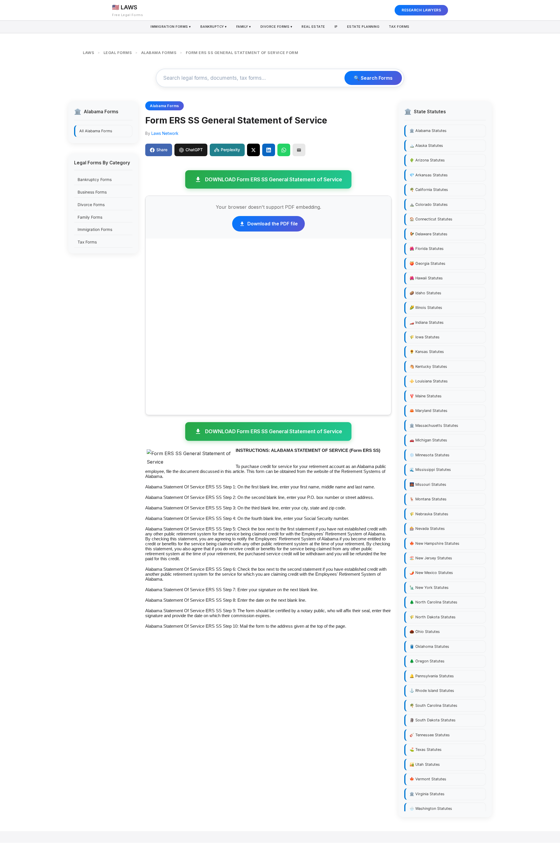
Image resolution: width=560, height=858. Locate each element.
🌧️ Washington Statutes (431, 808)
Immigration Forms (95, 229)
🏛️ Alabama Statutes (428, 130)
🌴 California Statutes (429, 189)
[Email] (299, 150)
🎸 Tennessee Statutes (430, 735)
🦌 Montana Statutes (428, 499)
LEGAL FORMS (118, 52)
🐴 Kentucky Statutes (428, 366)
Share (161, 149)
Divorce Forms (91, 204)
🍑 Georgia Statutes (427, 263)
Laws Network (164, 133)
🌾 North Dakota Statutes (433, 617)
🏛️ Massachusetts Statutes (434, 425)
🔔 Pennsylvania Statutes (432, 676)
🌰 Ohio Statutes (425, 631)
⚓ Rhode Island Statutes (432, 690)
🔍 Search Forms (373, 78)
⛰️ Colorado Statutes (429, 204)
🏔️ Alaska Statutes (426, 145)
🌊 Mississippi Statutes (430, 469)
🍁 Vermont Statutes (428, 779)
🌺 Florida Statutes (427, 248)
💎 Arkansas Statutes (429, 175)
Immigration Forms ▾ (170, 27)
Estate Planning (363, 27)
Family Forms (90, 217)
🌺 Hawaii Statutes (426, 278)
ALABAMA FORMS (159, 52)
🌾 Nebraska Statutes (429, 514)
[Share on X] (253, 150)
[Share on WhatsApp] (283, 150)
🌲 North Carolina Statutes (433, 602)
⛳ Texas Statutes (426, 749)
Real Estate (313, 27)
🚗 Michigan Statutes (428, 440)
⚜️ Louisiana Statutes (429, 381)
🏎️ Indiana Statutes (427, 322)
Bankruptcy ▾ (213, 27)
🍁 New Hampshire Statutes (434, 543)
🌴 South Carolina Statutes (433, 705)
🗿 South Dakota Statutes (433, 720)
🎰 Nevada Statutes (427, 528)
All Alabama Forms (95, 130)
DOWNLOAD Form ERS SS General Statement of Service (273, 179)
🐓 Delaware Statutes (428, 234)
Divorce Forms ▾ (276, 27)
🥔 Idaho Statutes (425, 293)
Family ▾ (243, 27)
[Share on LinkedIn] (268, 150)
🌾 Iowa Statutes (425, 337)
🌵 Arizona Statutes (427, 160)
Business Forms (92, 192)
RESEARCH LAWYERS (421, 10)
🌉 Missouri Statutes (428, 484)
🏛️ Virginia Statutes (427, 794)
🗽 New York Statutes (429, 587)
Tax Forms (399, 27)
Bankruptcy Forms (95, 179)
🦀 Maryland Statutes (428, 410)
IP (336, 27)
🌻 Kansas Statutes (427, 351)
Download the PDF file (272, 224)
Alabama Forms (164, 106)
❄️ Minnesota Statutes (429, 455)
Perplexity (230, 149)
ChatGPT (194, 149)
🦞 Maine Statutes (426, 396)
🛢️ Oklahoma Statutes (429, 646)
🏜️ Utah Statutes (425, 764)
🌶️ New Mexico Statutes (431, 572)
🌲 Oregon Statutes (427, 661)
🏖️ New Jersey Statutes (431, 558)
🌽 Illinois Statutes (426, 307)
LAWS (88, 52)
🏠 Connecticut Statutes (431, 219)
